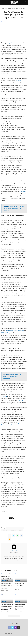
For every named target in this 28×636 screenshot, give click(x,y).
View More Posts (14, 552)
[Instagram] (15, 627)
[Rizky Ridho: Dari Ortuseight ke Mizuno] (21, 577)
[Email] (9, 539)
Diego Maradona (19, 331)
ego (2, 251)
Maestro (5, 530)
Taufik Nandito (13, 17)
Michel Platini (5, 333)
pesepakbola (10, 43)
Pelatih (20, 530)
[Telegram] (21, 535)
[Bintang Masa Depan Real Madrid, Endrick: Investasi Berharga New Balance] (7, 598)
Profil (4, 580)
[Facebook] (9, 535)
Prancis (21, 400)
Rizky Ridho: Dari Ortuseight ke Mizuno (19, 585)
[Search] (25, 2)
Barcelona (14, 425)
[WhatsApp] (17, 535)
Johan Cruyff (9, 331)
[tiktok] (18, 627)
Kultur (17, 601)
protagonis (18, 81)
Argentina (4, 396)
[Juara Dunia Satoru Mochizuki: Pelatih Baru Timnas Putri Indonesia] (7, 577)
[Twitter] (13, 535)
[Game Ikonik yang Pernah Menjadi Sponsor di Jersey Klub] (21, 598)
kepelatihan (22, 192)
